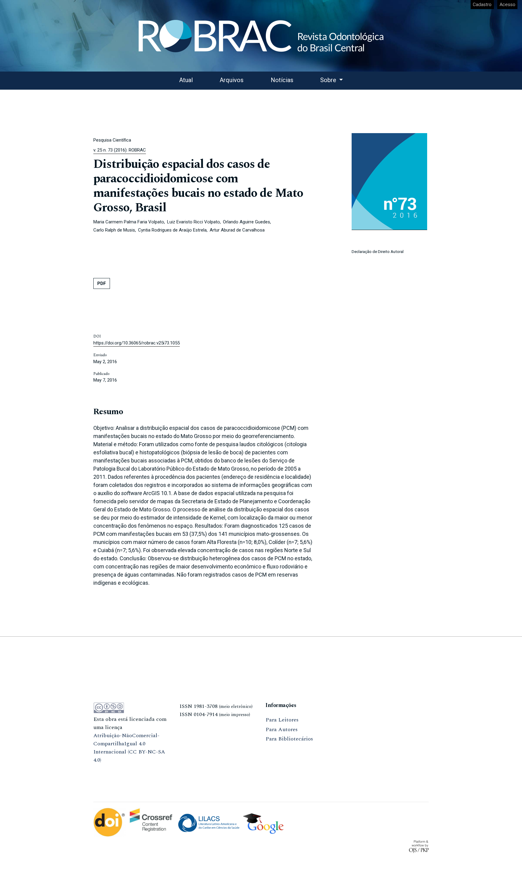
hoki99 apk (192, 743)
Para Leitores (282, 720)
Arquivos (231, 80)
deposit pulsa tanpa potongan (129, 770)
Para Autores (282, 729)
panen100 (190, 724)
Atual (186, 80)
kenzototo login (112, 779)
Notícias (282, 80)
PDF (101, 283)
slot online (192, 734)
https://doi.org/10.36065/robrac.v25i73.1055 (136, 343)
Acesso (507, 4)
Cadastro (482, 4)
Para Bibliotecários (289, 739)
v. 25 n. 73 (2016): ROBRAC (119, 150)
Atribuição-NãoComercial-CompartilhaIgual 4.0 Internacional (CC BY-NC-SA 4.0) (129, 747)
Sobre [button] (329, 80)
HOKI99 (189, 763)
